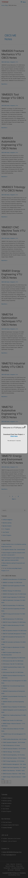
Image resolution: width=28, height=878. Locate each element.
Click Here (14, 436)
